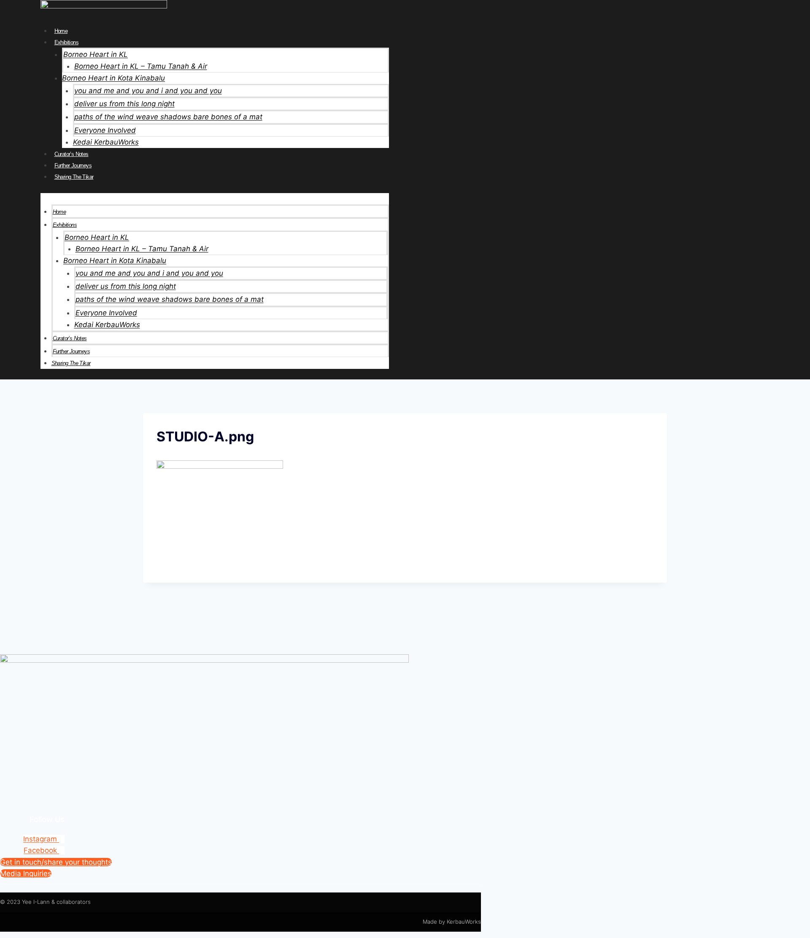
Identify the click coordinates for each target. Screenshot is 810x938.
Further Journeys (73, 165)
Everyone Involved (105, 130)
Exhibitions (66, 42)
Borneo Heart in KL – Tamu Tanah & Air (140, 66)
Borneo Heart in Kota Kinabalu (113, 78)
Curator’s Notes (71, 154)
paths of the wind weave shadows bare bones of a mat (168, 117)
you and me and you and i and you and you (148, 90)
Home (61, 31)
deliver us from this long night (124, 103)
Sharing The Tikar (74, 177)
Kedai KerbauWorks (106, 142)
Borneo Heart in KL (95, 54)
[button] (214, 198)
